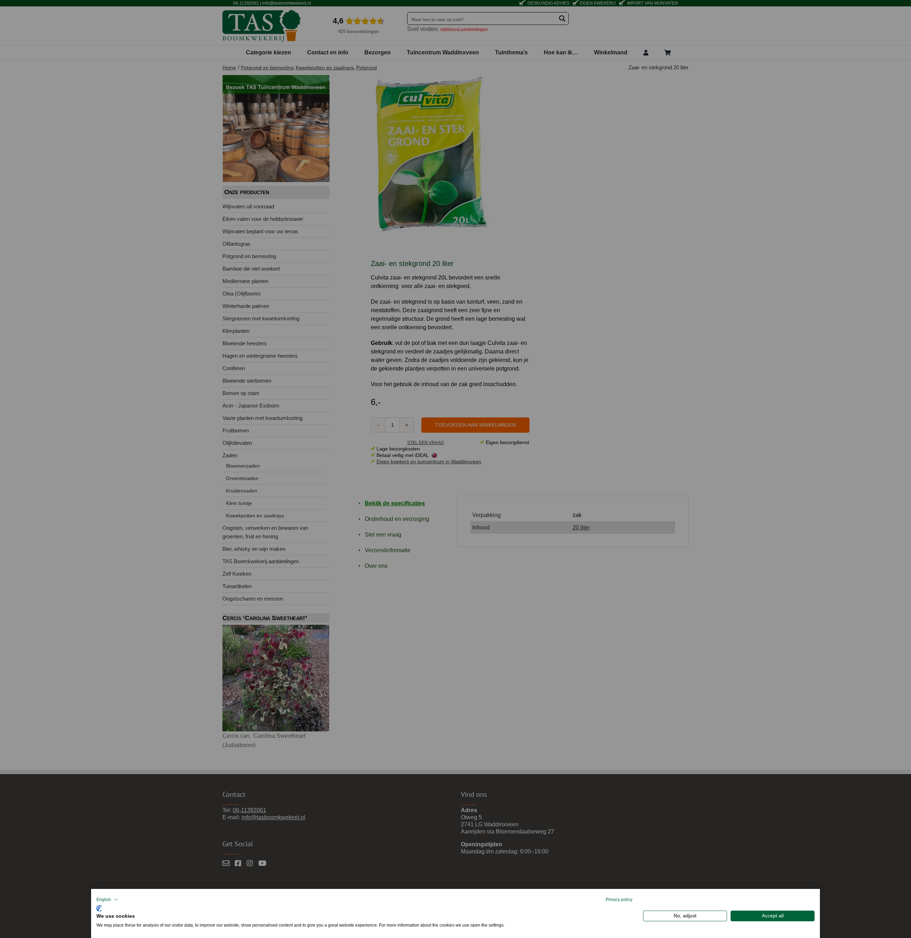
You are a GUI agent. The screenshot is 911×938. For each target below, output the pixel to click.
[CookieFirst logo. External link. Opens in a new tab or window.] (99, 908)
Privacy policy (619, 899)
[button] (107, 900)
